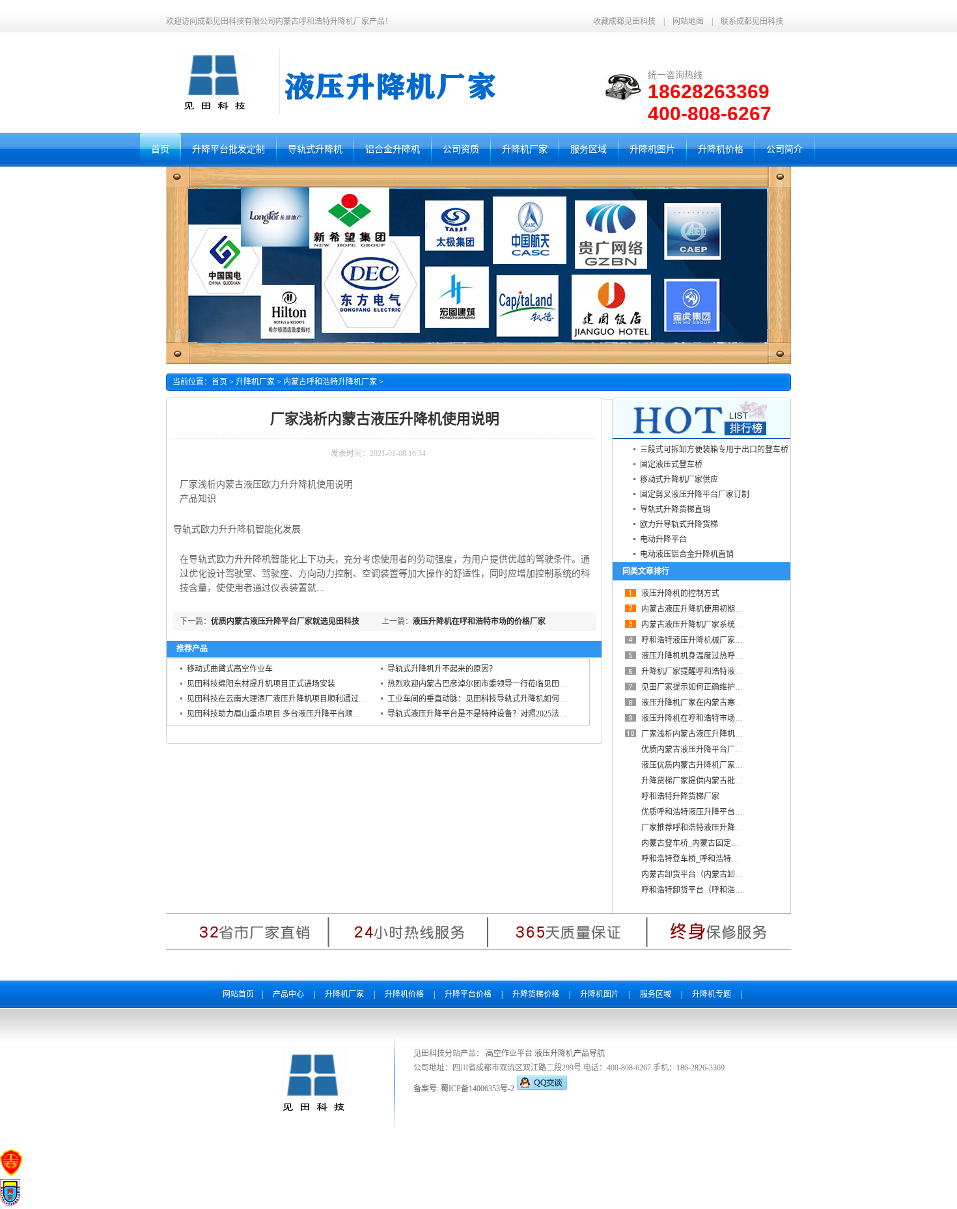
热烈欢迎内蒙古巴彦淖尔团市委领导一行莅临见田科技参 (485, 683)
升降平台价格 (468, 994)
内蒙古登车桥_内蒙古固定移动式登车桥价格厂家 (725, 843)
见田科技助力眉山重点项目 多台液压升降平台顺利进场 (281, 713)
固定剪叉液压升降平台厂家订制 (694, 494)
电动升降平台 (663, 539)
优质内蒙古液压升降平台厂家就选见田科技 (285, 621)
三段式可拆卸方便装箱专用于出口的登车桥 (714, 449)
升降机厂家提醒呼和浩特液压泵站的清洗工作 (719, 671)
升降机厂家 (255, 382)
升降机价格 (404, 994)
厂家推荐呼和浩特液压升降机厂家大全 (707, 827)
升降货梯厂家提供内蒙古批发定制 (699, 780)
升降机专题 (711, 994)
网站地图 (688, 21)
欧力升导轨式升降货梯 (679, 524)
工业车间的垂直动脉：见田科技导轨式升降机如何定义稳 (485, 698)
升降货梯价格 (535, 994)
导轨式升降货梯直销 (675, 509)
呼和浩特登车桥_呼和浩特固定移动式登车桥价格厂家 (733, 858)
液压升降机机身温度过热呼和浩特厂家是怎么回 (723, 655)
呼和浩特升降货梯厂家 (680, 796)
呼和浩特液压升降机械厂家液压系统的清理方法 (723, 640)
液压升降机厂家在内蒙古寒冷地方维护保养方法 (723, 702)
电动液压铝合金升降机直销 (687, 554)
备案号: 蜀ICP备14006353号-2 (464, 1088)
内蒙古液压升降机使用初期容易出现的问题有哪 (723, 609)
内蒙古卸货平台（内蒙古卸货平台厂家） (711, 874)
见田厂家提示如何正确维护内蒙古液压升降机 (719, 687)
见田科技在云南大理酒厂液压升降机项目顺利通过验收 (280, 698)
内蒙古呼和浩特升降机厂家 (330, 382)
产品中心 (288, 994)
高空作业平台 (509, 1053)
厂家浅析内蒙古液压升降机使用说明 (703, 734)
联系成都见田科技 (752, 21)
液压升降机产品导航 (569, 1053)
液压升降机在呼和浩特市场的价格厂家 (479, 621)
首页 (219, 382)
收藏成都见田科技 (624, 21)
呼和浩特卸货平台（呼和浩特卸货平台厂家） (719, 890)
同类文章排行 (645, 571)
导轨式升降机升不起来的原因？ (442, 668)
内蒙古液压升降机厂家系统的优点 (699, 624)
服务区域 (655, 994)
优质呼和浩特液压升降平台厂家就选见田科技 (719, 812)
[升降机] (214, 111)
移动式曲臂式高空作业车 (230, 668)
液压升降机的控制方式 (680, 593)
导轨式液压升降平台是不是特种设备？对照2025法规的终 (485, 713)
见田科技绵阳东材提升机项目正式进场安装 (261, 683)
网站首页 (238, 994)
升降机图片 (599, 994)
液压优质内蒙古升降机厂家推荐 (696, 765)
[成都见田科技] (313, 1113)
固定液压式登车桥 (671, 464)
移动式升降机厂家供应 (679, 479)
